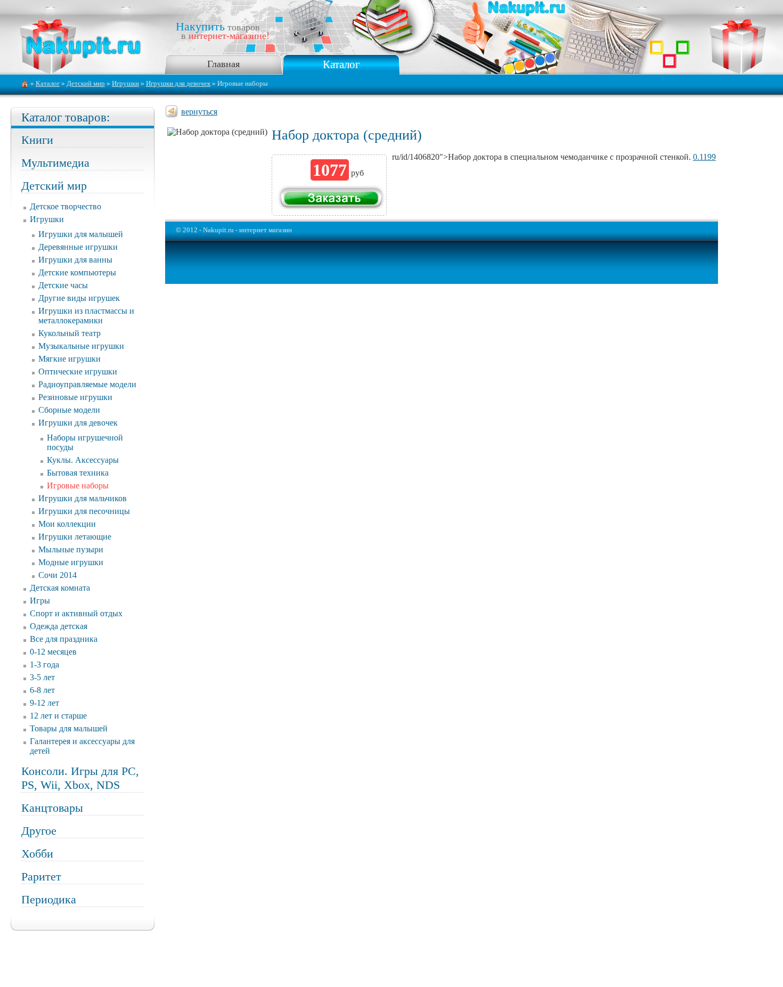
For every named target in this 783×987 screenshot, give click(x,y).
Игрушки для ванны (75, 259)
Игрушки (125, 83)
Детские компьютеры (77, 272)
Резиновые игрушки (75, 397)
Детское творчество (65, 206)
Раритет (41, 876)
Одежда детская (58, 626)
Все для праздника (63, 638)
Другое (38, 830)
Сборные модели (69, 409)
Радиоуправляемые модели (87, 384)
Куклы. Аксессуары (83, 459)
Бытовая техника (78, 472)
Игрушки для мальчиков (82, 498)
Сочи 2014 (57, 575)
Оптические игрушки (77, 371)
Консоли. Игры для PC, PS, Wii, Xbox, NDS (80, 778)
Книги (37, 139)
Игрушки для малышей (80, 234)
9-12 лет (44, 702)
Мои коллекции (67, 523)
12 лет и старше (58, 715)
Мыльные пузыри (70, 549)
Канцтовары (52, 807)
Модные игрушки (70, 562)
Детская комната (60, 587)
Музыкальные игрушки (81, 345)
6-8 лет (42, 690)
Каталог (341, 64)
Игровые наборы (78, 485)
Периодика (48, 899)
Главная (223, 64)
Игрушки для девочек (178, 83)
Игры (40, 600)
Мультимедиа (55, 162)
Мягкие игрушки (69, 358)
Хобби (37, 853)
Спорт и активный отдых (76, 613)
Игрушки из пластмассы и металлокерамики (86, 315)
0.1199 (704, 156)
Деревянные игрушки (78, 246)
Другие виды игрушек (79, 298)
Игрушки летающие (74, 536)
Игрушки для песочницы (84, 511)
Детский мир (86, 83)
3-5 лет (42, 677)
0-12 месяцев (53, 651)
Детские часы (63, 285)
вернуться (199, 111)
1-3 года (44, 664)
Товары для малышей (69, 728)
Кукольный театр (69, 333)
